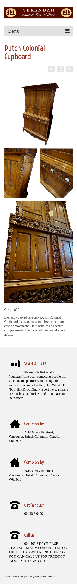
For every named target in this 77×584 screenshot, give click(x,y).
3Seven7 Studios (47, 576)
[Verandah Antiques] (38, 13)
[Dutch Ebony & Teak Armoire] (51, 69)
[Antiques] (60, 69)
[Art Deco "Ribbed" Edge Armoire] (69, 69)
